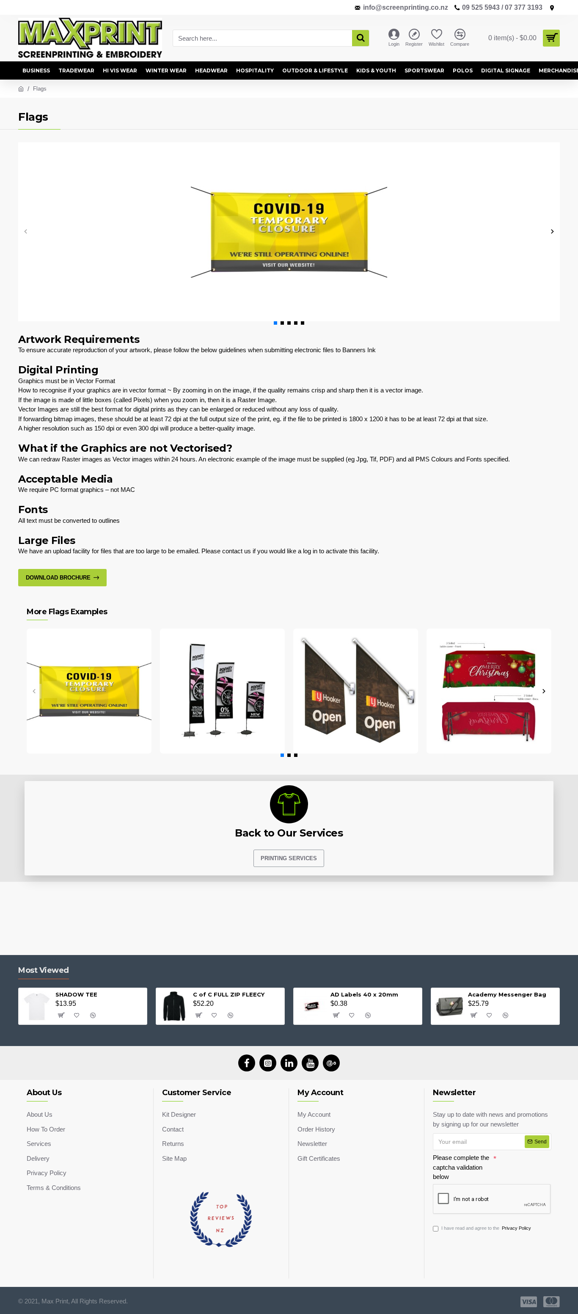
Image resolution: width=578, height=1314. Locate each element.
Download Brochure (58, 577)
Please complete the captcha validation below (461, 1167)
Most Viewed (43, 970)
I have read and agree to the (486, 1228)
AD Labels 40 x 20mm (364, 994)
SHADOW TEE (76, 994)
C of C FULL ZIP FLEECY (228, 994)
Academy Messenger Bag (507, 994)
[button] (25, 231)
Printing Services (289, 858)
